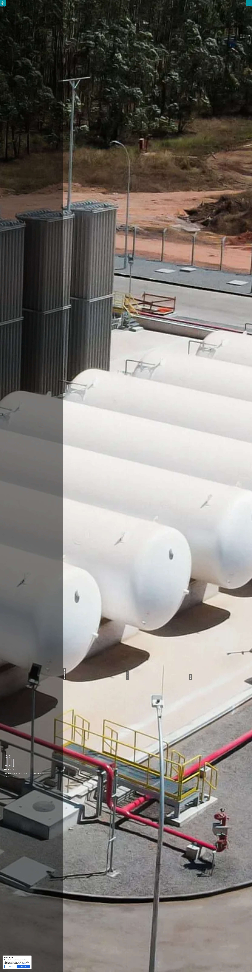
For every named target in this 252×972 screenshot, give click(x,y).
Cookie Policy (23, 963)
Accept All (23, 966)
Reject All (11, 966)
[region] (17, 962)
